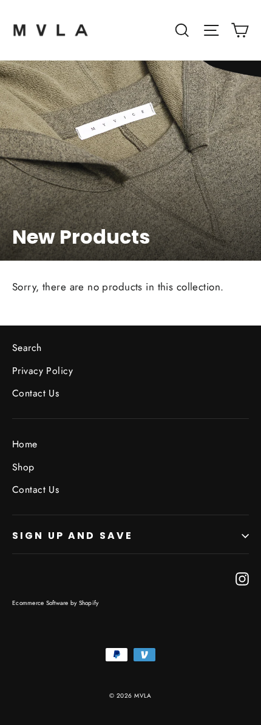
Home (25, 444)
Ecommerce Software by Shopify (55, 602)
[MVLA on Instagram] (242, 577)
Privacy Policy (42, 371)
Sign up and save (72, 536)
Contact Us (35, 393)
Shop (23, 467)
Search (27, 348)
